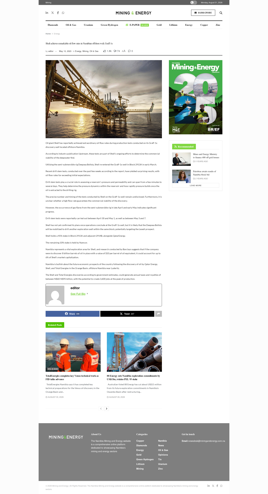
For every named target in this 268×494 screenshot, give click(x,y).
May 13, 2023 (65, 51)
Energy (189, 24)
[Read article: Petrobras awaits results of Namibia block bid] (181, 176)
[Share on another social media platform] (158, 314)
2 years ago (201, 178)
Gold (159, 24)
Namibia (162, 440)
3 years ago (201, 161)
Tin (160, 459)
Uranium (88, 24)
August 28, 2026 (117, 397)
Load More (195, 185)
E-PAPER (139, 24)
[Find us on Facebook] (58, 13)
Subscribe (204, 12)
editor (50, 51)
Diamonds (53, 24)
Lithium (173, 24)
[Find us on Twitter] (52, 13)
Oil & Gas (71, 24)
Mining (48, 2)
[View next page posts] (106, 408)
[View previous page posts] (101, 408)
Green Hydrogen (109, 24)
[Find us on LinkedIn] (47, 13)
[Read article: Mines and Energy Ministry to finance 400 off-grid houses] (181, 159)
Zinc (218, 24)
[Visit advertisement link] (195, 97)
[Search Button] (221, 13)
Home (48, 33)
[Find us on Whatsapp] (63, 13)
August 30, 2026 (55, 397)
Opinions (163, 454)
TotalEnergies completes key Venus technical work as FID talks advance (72, 377)
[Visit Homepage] (134, 13)
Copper (204, 24)
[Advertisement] (244, 58)
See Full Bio (78, 294)
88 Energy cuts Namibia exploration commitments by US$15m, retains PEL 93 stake (133, 377)
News (161, 445)
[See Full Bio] (87, 294)
